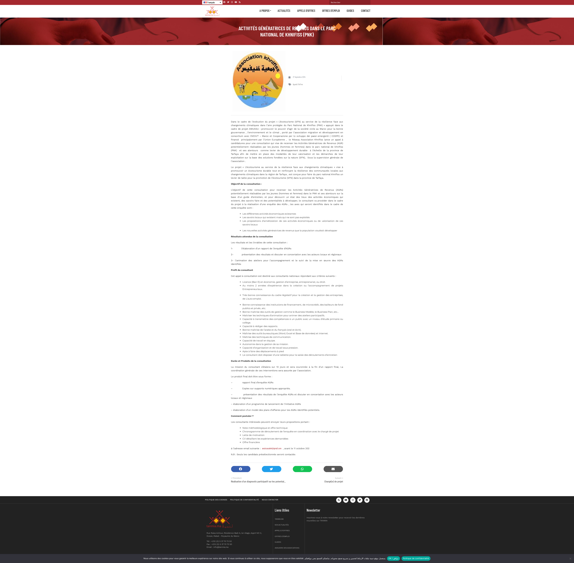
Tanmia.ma (279, 519)
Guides (350, 10)
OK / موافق (393, 558)
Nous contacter (270, 500)
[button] (241, 469)
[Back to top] (561, 553)
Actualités (284, 10)
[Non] (570, 558)
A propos (264, 10)
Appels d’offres (306, 10)
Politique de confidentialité (244, 500)
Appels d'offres (298, 84)
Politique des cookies (216, 500)
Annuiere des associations (287, 548)
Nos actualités (282, 525)
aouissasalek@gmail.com (271, 448)
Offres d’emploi (331, 10)
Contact (365, 10)
